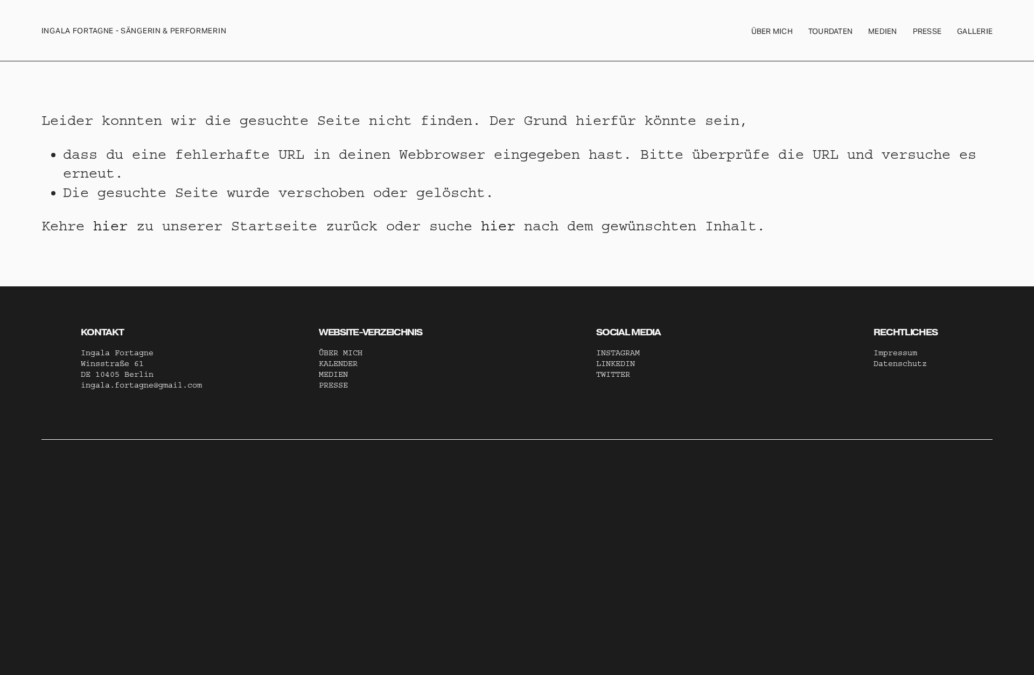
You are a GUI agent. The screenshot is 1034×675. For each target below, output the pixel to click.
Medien (882, 31)
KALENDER (338, 363)
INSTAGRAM (618, 352)
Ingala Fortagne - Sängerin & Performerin (133, 31)
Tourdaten (830, 31)
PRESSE (333, 385)
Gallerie (975, 31)
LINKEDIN (615, 363)
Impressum (895, 352)
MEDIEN (333, 374)
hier (110, 226)
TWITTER (613, 374)
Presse (927, 31)
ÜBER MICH (772, 31)
